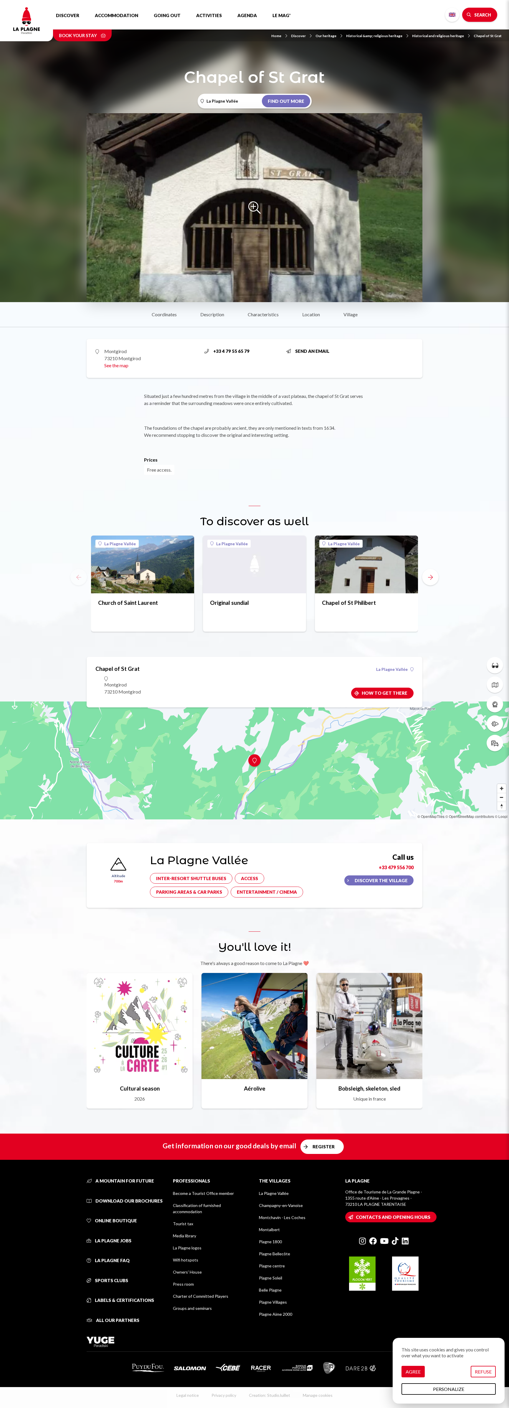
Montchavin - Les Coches (282, 1217)
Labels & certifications (124, 1300)
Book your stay (78, 35)
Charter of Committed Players (200, 1296)
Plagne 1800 (270, 1241)
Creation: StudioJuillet (269, 1395)
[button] (430, 577)
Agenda (247, 15)
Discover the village (381, 880)
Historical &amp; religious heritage (374, 36)
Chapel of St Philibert (349, 602)
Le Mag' (281, 15)
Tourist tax (183, 1223)
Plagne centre (272, 1265)
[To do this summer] (495, 665)
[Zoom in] (501, 788)
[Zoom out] (501, 797)
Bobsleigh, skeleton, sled (369, 1088)
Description (212, 314)
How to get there (384, 693)
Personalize (448, 1389)
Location (311, 314)
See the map (116, 365)
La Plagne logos (187, 1247)
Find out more (286, 101)
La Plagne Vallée (120, 543)
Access (249, 878)
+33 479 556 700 (396, 867)
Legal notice (187, 1395)
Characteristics (263, 314)
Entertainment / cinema (267, 892)
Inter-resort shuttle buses (191, 878)
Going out (167, 15)
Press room (183, 1284)
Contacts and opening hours (393, 1217)
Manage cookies (318, 1395)
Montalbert (269, 1229)
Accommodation (116, 15)
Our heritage (325, 36)
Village (350, 314)
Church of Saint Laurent (128, 602)
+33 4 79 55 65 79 (231, 351)
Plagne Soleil (270, 1277)
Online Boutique (115, 1220)
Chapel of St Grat (488, 36)
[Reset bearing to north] (501, 806)
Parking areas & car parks (189, 892)
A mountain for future (124, 1180)
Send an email (312, 351)
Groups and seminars (192, 1308)
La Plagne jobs (112, 1240)
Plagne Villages (273, 1302)
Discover (67, 15)
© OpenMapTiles (430, 816)
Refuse (483, 1371)
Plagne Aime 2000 (275, 1314)
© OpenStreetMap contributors (469, 816)
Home (276, 36)
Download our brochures (129, 1200)
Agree (413, 1371)
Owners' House (187, 1271)
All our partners (117, 1320)
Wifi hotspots (185, 1259)
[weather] (495, 723)
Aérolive (254, 1088)
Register (324, 1146)
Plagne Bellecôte (274, 1253)
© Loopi (501, 816)
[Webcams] (495, 704)
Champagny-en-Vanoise (281, 1205)
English (452, 15)
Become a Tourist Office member (203, 1193)
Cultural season (140, 1088)
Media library (184, 1235)
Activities (209, 15)
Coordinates (164, 314)
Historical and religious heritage (438, 36)
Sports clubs (111, 1280)
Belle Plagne (270, 1289)
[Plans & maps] (495, 684)
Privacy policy (223, 1395)
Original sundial (229, 602)
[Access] (495, 743)
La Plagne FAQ (112, 1260)
